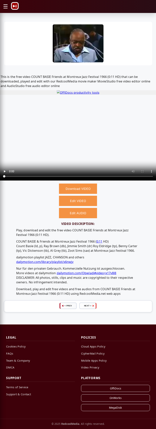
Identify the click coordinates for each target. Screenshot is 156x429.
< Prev (68, 306)
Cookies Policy (16, 346)
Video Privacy (90, 367)
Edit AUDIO (78, 213)
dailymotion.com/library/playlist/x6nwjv (44, 262)
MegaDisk (115, 407)
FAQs (9, 353)
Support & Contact (18, 394)
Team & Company (18, 360)
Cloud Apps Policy (93, 346)
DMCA (10, 367)
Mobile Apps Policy (94, 360)
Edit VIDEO (78, 201)
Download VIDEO (78, 189)
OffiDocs (115, 388)
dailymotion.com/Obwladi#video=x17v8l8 (86, 273)
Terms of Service (17, 387)
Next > (88, 306)
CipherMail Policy (93, 353)
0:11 (99, 241)
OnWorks (116, 398)
